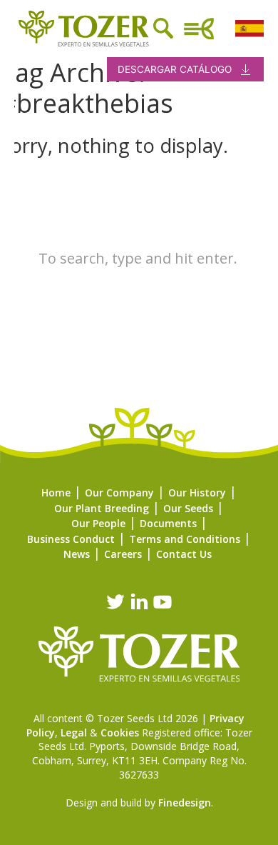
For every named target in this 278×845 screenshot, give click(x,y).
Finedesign (184, 802)
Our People (98, 523)
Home (56, 492)
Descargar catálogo (175, 69)
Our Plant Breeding (101, 508)
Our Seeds (188, 508)
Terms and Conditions (184, 539)
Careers (123, 554)
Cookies (120, 732)
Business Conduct (71, 539)
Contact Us (184, 554)
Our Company (119, 492)
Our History (197, 492)
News (76, 554)
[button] (14, 340)
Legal (74, 732)
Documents (168, 523)
